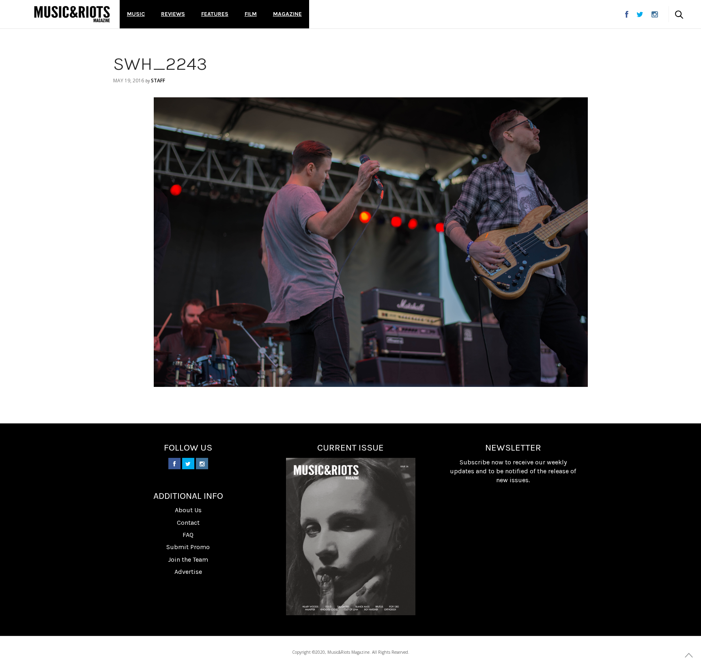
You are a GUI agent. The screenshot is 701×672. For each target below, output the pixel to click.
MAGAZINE (287, 14)
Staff (158, 80)
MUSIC (136, 14)
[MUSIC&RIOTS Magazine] (72, 14)
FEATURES (214, 14)
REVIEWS (173, 14)
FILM (251, 14)
